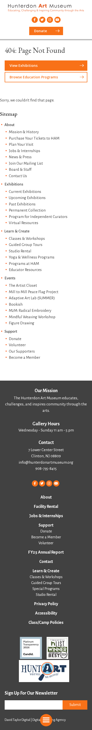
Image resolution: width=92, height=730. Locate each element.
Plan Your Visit (21, 144)
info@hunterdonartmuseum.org (46, 462)
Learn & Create (16, 231)
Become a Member (24, 357)
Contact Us (18, 176)
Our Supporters (22, 351)
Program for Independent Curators (38, 217)
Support (10, 331)
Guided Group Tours (25, 245)
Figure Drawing (21, 323)
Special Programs (46, 589)
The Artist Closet (23, 285)
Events (9, 278)
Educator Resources (25, 270)
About (9, 125)
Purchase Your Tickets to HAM (34, 138)
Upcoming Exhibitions (27, 198)
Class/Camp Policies (46, 622)
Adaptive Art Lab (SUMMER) (32, 298)
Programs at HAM (24, 263)
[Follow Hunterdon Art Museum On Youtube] (57, 20)
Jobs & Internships (24, 151)
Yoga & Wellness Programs (31, 257)
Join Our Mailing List (26, 163)
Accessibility (46, 613)
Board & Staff (20, 169)
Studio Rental (20, 251)
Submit (75, 705)
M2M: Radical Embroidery (30, 310)
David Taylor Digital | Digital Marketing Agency (35, 720)
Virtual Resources (23, 223)
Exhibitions (13, 184)
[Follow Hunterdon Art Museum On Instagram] (50, 20)
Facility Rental (46, 506)
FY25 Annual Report (46, 552)
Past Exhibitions (22, 204)
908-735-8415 (46, 468)
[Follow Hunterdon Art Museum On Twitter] (42, 20)
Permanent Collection (27, 210)
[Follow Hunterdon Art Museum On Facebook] (35, 20)
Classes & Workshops (27, 238)
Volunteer (17, 345)
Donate (15, 339)
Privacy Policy (46, 604)
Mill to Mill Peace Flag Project (33, 292)
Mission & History (24, 132)
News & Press (20, 157)
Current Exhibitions (25, 191)
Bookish (16, 304)
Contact (46, 561)
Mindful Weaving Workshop (32, 317)
